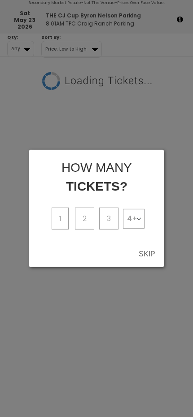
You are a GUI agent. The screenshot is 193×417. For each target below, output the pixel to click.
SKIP (147, 254)
